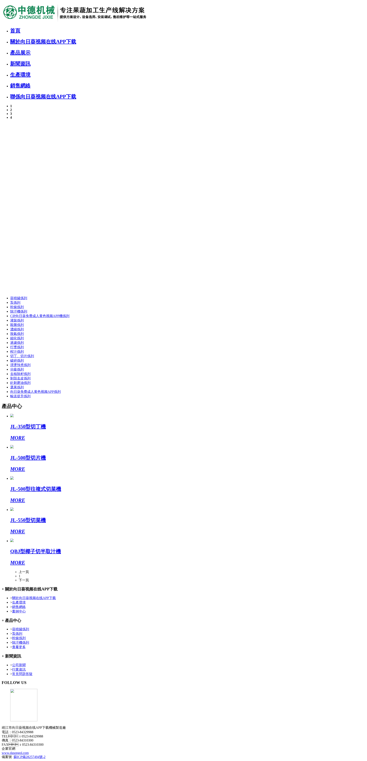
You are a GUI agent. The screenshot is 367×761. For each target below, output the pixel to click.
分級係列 (17, 369)
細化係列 (17, 338)
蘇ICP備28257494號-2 (29, 757)
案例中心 (19, 611)
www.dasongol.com (15, 753)
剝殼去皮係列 (20, 378)
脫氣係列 (17, 334)
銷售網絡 (20, 85)
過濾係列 (17, 342)
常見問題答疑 (22, 674)
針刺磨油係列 (20, 383)
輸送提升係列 (20, 396)
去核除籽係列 (20, 374)
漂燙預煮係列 (20, 365)
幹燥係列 (17, 307)
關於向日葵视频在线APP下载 (43, 41)
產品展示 (20, 52)
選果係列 (17, 387)
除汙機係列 (18, 311)
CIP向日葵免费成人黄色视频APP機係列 (39, 316)
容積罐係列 (18, 298)
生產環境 (20, 74)
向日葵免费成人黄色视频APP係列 (35, 391)
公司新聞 (19, 665)
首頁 (15, 30)
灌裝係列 (17, 320)
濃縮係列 (17, 329)
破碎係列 (17, 360)
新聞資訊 (20, 63)
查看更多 (19, 647)
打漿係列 (17, 347)
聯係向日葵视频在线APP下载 (43, 96)
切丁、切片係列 (22, 356)
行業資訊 (19, 669)
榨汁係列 (17, 351)
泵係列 (15, 302)
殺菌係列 (17, 325)
